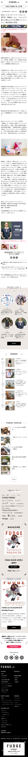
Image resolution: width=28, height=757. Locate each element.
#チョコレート (12, 254)
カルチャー (4, 710)
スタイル (12, 503)
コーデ (5, 503)
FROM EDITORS (16, 738)
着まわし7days (5, 690)
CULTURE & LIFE (7, 274)
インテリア (18, 501)
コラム (3, 716)
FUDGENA (20, 516)
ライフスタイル (5, 712)
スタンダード (5, 688)
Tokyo (4, 516)
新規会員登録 (14, 647)
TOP (2, 274)
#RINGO (9, 252)
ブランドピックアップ (7, 684)
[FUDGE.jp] (14, 2)
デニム (18, 495)
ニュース (4, 678)
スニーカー (13, 495)
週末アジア (4, 718)
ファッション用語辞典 (7, 686)
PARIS (16, 680)
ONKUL (3, 495)
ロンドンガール (7, 500)
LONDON (16, 682)
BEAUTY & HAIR (5, 696)
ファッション (18, 698)
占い (8, 495)
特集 (3, 673)
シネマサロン (5, 722)
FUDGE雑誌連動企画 (18, 513)
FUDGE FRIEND (8, 497)
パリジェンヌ (7, 512)
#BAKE (6, 252)
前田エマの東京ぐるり (7, 725)
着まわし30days (5, 508)
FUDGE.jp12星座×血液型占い (10, 510)
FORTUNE (3, 731)
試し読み (14, 567)
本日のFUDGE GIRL (20, 503)
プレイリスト (5, 720)
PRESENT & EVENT (6, 732)
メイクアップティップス (7, 704)
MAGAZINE (3, 738)
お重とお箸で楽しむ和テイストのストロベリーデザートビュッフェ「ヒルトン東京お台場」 (13, 268)
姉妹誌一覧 (9, 738)
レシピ (16, 702)
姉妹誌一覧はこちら (13, 571)
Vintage (5, 518)
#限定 (17, 254)
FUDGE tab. (17, 671)
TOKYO (16, 678)
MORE (14, 628)
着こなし (12, 515)
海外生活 (17, 706)
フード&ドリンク (15, 274)
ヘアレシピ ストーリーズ (7, 702)
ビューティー (18, 700)
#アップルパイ (15, 252)
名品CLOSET (4, 676)
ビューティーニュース (7, 700)
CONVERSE (12, 519)
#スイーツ (21, 252)
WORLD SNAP (17, 676)
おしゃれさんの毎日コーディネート (13, 506)
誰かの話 (4, 727)
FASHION (3, 671)
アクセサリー (5, 692)
